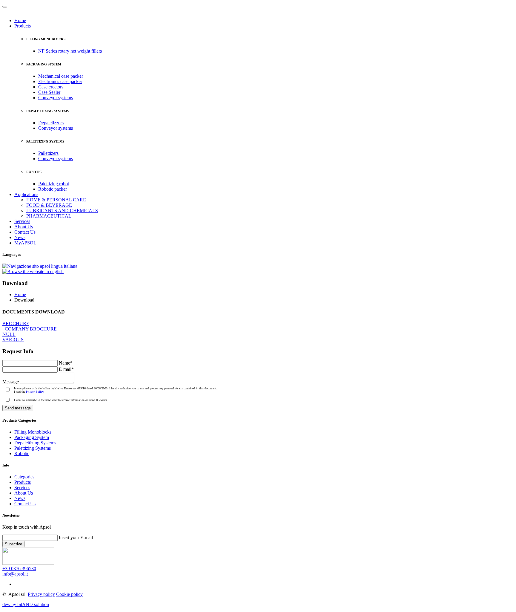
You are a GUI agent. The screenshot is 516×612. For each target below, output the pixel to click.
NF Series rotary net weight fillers (70, 50)
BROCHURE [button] (15, 323)
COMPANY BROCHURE (29, 328)
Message (10, 381)
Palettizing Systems (32, 448)
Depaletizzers (51, 122)
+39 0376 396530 (19, 568)
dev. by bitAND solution (25, 604)
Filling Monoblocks (32, 431)
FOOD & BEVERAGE (49, 205)
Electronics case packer (60, 81)
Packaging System (31, 437)
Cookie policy (69, 594)
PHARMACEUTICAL (48, 215)
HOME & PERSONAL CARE (56, 199)
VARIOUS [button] (13, 339)
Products (22, 25)
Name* (66, 362)
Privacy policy (41, 594)
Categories (24, 476)
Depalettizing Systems (35, 442)
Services (22, 221)
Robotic (21, 453)
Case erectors (50, 86)
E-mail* (66, 369)
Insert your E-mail (76, 537)
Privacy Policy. (35, 391)
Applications (26, 194)
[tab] (258, 326)
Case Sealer (49, 92)
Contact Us (25, 232)
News (19, 237)
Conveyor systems (55, 97)
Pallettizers (48, 153)
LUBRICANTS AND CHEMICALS (62, 210)
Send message (18, 408)
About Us (23, 226)
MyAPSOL (25, 242)
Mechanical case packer (60, 76)
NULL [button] (9, 334)
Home (20, 20)
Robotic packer (52, 189)
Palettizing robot (53, 183)
